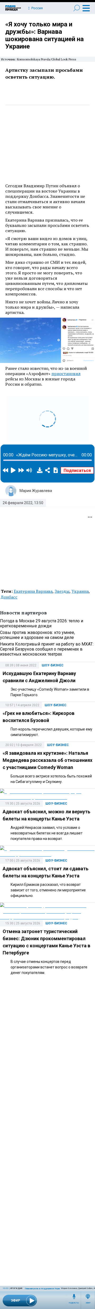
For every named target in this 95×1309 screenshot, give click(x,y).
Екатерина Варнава (33, 591)
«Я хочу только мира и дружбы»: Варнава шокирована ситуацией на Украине (44, 35)
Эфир (88, 1303)
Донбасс (9, 597)
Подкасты (74, 1303)
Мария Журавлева (36, 491)
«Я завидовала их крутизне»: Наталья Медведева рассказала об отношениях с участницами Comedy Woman (47, 760)
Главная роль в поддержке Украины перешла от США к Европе (59, 1288)
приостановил (65, 373)
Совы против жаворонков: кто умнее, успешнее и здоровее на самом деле (37, 635)
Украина (80, 591)
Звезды (62, 591)
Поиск (76, 8)
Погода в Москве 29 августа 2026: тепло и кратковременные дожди (41, 623)
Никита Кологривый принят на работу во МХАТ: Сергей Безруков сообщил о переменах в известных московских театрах (46, 649)
